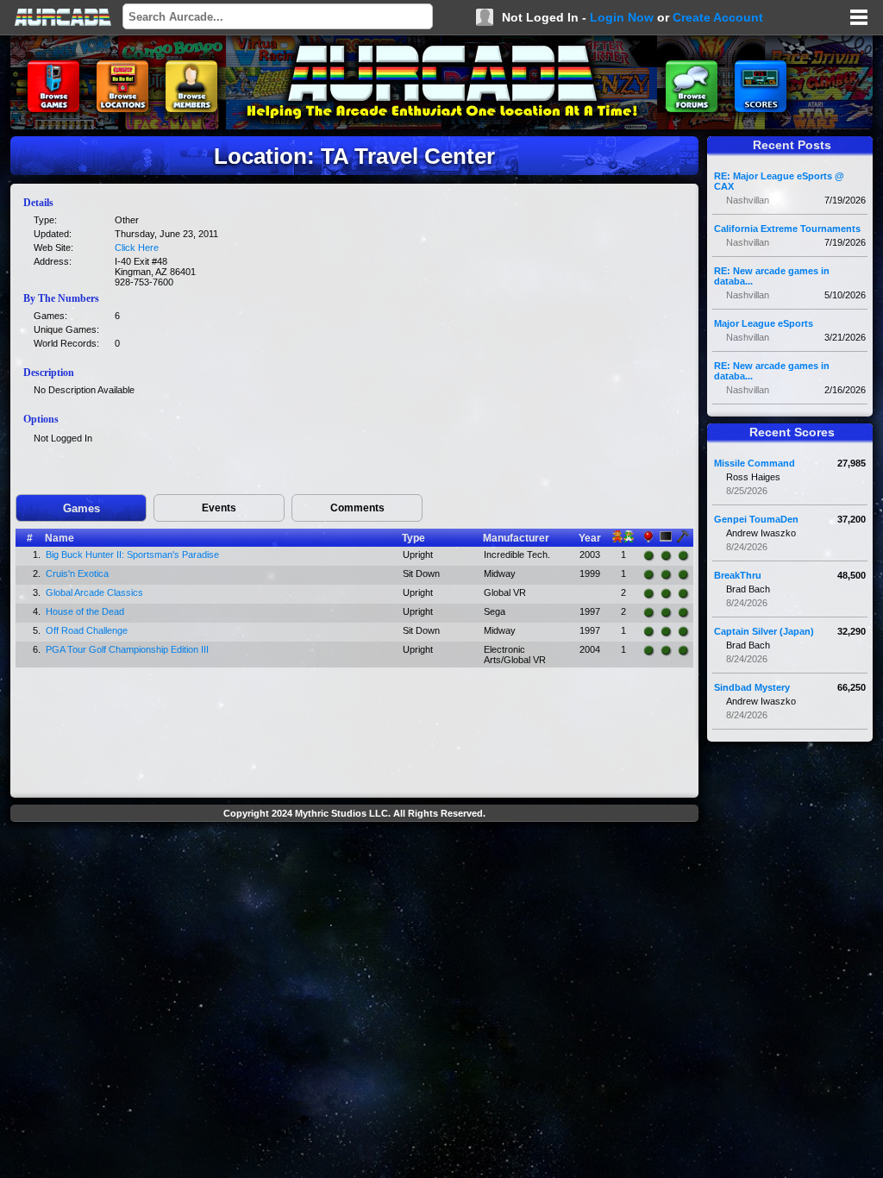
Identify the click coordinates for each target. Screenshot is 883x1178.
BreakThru (737, 575)
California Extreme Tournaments (787, 228)
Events (219, 508)
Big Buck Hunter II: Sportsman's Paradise (132, 554)
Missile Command (754, 463)
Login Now (622, 17)
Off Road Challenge (87, 630)
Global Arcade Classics (94, 592)
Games (81, 508)
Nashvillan (747, 200)
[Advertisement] (354, 867)
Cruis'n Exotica (77, 573)
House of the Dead (85, 611)
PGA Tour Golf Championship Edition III (127, 649)
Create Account (718, 17)
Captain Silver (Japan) (764, 631)
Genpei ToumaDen (756, 519)
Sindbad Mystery (752, 687)
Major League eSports (763, 323)
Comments (357, 508)
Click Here (137, 247)
